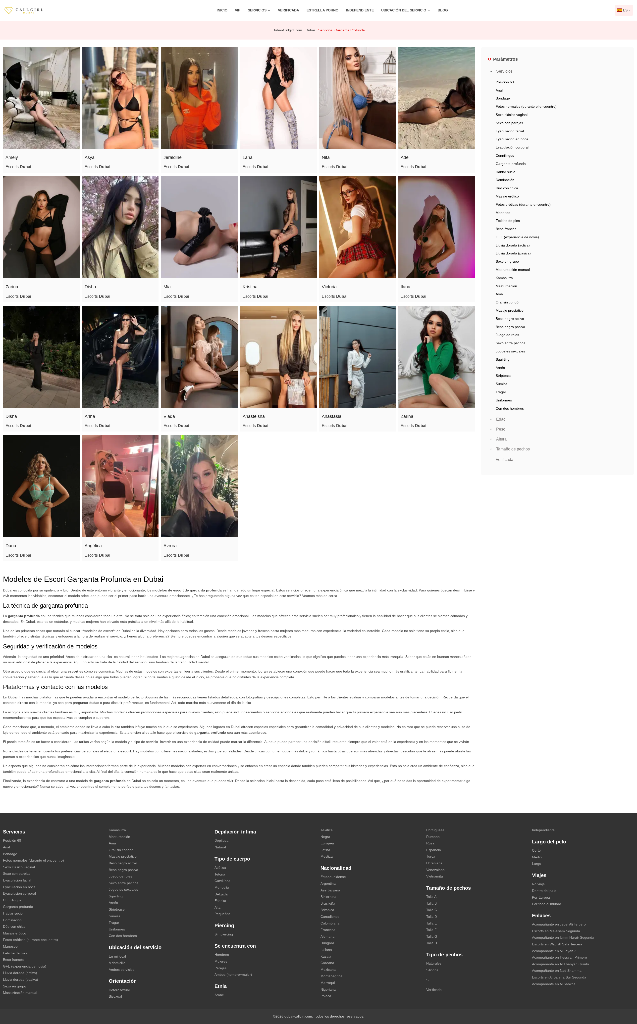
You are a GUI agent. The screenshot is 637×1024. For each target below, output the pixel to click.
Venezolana (435, 870)
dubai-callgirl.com (287, 30)
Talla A (431, 897)
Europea (327, 843)
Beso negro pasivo (123, 870)
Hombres (221, 955)
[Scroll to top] (626, 1003)
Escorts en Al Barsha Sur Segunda (559, 977)
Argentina (328, 883)
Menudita (221, 887)
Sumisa (114, 916)
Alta (217, 907)
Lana (248, 157)
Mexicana (328, 970)
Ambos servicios (121, 970)
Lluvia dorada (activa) (20, 973)
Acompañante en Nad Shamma (557, 971)
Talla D (431, 917)
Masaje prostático (123, 856)
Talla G (431, 936)
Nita (326, 157)
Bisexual (115, 996)
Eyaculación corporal (19, 893)
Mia (167, 286)
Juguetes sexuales (123, 889)
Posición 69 (12, 840)
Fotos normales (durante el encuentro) (33, 860)
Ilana (405, 286)
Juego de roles (120, 876)
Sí (427, 980)
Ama (112, 843)
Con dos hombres (123, 936)
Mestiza (326, 856)
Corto (536, 850)
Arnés (113, 903)
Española (433, 850)
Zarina (11, 286)
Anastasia (331, 416)
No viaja (538, 884)
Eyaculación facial (17, 880)
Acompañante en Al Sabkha (554, 984)
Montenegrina (331, 976)
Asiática (326, 830)
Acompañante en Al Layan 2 (554, 951)
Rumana (433, 837)
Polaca (325, 996)
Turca (430, 856)
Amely (11, 157)
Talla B (431, 903)
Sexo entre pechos (123, 883)
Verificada (288, 10)
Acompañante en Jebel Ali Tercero (559, 924)
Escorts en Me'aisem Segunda (556, 931)
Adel (405, 157)
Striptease (117, 909)
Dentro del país (544, 891)
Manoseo (10, 946)
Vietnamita (434, 876)
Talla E (431, 923)
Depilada (221, 840)
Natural (220, 847)
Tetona (219, 874)
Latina (325, 850)
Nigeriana (328, 989)
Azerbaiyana (330, 890)
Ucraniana (434, 863)
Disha (90, 286)
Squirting (116, 896)
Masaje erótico (14, 933)
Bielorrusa (328, 897)
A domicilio (117, 963)
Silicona (432, 970)
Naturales (433, 963)
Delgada (221, 894)
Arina (90, 416)
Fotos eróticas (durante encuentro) (30, 940)
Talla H (431, 943)
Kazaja (325, 956)
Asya (90, 157)
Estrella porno (322, 10)
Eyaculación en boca (19, 887)
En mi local (117, 956)
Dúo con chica (14, 926)
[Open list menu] (491, 419)
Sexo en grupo (14, 986)
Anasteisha (254, 416)
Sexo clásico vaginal (19, 867)
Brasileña (327, 903)
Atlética (220, 868)
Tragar (114, 923)
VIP (237, 10)
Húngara (327, 943)
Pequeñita (222, 914)
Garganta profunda (18, 907)
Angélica (93, 545)
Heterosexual (119, 990)
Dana (10, 545)
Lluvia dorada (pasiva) (20, 979)
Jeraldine (172, 157)
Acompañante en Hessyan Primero (559, 957)
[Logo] (28, 10)
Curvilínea (222, 881)
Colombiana (329, 923)
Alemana (327, 936)
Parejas (220, 968)
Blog (443, 10)
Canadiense (329, 917)
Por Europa (541, 897)
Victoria (329, 286)
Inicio (222, 10)
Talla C (431, 910)
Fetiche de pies (15, 953)
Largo (536, 864)
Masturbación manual (20, 993)
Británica (327, 910)
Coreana (327, 963)
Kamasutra (117, 830)
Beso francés (13, 960)
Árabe (219, 995)
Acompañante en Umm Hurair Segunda (563, 937)
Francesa (327, 930)
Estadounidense (333, 877)
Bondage (10, 854)
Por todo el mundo (546, 904)
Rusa (430, 843)
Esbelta (220, 901)
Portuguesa (435, 830)
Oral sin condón (121, 850)
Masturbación (119, 837)
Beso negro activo (123, 863)
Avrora (170, 545)
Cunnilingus (12, 900)
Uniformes (117, 929)
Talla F (431, 930)
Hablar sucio (13, 913)
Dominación (12, 920)
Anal (6, 847)
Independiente (360, 10)
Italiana (326, 950)
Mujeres (220, 961)
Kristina (250, 286)
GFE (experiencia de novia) (24, 966)
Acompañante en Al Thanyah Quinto (560, 964)
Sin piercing (223, 934)
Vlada (169, 416)
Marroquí (327, 983)
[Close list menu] (491, 71)
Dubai (310, 30)
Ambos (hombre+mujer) (233, 974)
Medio (537, 857)
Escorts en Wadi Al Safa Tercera (557, 944)
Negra (325, 837)
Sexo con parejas (16, 874)
